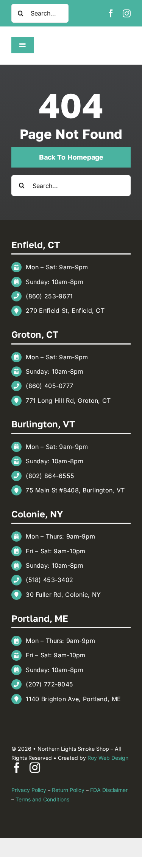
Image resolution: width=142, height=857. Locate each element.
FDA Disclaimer (109, 790)
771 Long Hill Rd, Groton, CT (68, 400)
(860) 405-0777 (49, 386)
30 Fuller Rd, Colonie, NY (63, 594)
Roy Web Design (107, 758)
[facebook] (111, 13)
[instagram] (127, 13)
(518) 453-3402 (49, 580)
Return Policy (68, 790)
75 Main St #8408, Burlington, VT (75, 490)
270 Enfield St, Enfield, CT (65, 310)
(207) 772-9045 (49, 684)
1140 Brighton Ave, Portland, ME (73, 699)
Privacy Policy (28, 790)
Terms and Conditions (42, 799)
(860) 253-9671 (49, 296)
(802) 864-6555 (50, 476)
